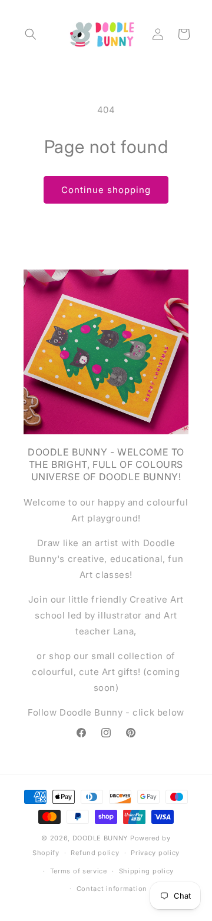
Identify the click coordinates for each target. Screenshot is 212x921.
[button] (31, 34)
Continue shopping (106, 189)
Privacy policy (155, 853)
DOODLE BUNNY (101, 838)
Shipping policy (146, 871)
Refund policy (95, 853)
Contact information (112, 889)
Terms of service (78, 871)
